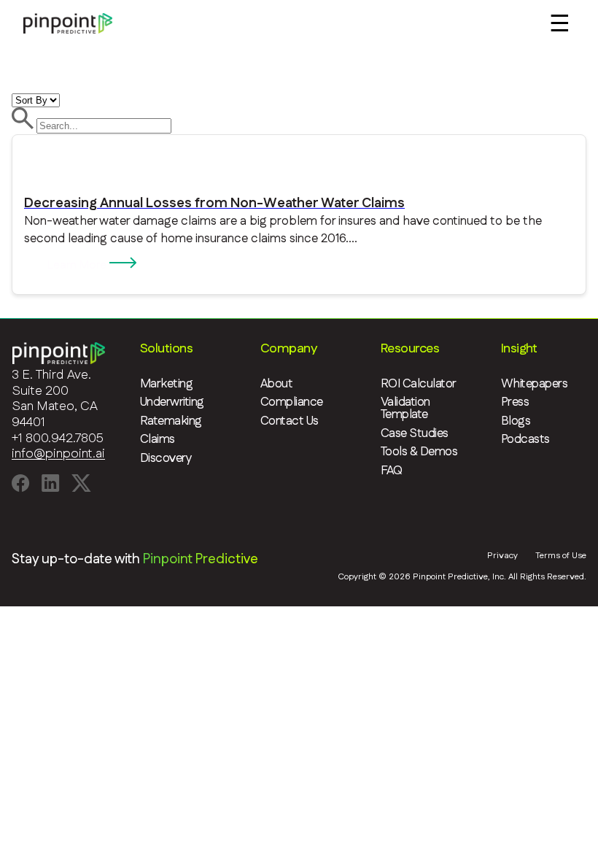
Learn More (78, 265)
